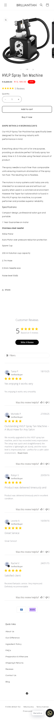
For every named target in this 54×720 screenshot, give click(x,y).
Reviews (9, 669)
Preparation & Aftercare (17, 657)
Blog (8, 682)
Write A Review (27, 342)
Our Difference (13, 638)
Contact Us (11, 675)
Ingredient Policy (13, 644)
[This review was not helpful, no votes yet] (46, 402)
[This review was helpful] (42, 597)
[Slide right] (33, 70)
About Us (10, 632)
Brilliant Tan (16, 707)
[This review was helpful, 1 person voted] (42, 509)
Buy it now (27, 117)
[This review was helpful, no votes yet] (42, 402)
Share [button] (8, 290)
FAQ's (8, 650)
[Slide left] (21, 70)
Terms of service (42, 707)
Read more (23, 453)
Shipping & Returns (15, 663)
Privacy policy (28, 711)
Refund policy (29, 707)
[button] (5, 5)
